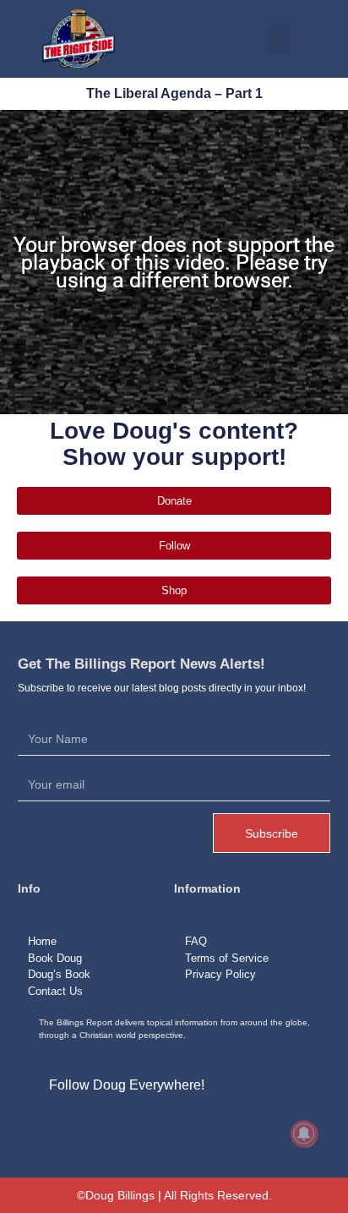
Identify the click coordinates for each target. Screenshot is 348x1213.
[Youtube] (112, 1125)
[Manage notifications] (304, 1133)
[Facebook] (35, 1125)
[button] (279, 39)
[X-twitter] (73, 1125)
